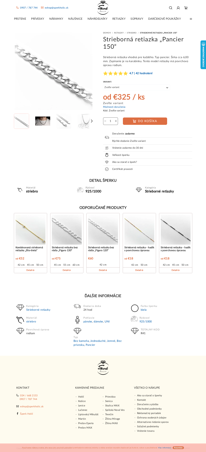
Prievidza (110, 397)
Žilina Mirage (112, 419)
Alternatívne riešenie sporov (153, 422)
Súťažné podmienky (148, 426)
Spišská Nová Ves (115, 410)
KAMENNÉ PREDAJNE (89, 388)
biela (144, 310)
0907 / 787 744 (29, 8)
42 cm (21, 265)
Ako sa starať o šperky (149, 395)
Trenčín (109, 414)
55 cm (66, 265)
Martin (82, 419)
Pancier (90, 345)
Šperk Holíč (26, 414)
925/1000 (146, 321)
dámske (98, 321)
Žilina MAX (111, 423)
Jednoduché (98, 341)
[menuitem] (20, 18)
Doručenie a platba (147, 404)
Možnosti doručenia (114, 107)
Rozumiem (178, 448)
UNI (107, 321)
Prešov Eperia (86, 423)
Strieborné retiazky (38, 310)
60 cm (76, 265)
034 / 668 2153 (29, 395)
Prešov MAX (85, 428)
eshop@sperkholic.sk (56, 8)
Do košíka (147, 121)
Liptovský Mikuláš (88, 414)
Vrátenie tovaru (146, 431)
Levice (81, 405)
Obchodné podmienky (149, 409)
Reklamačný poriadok (149, 413)
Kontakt (141, 400)
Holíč (81, 397)
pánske (87, 321)
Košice (82, 401)
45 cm (30, 265)
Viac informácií (164, 448)
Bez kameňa (81, 341)
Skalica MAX (112, 405)
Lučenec (83, 410)
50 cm (39, 265)
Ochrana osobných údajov (152, 417)
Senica (109, 401)
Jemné (111, 341)
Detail (29, 270)
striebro (31, 321)
